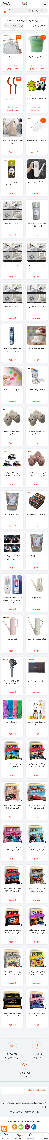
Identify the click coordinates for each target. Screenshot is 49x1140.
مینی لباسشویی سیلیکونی (36, 57)
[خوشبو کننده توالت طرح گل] (12, 376)
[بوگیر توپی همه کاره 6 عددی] (36, 335)
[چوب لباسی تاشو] (12, 44)
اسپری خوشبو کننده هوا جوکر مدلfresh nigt (12, 183)
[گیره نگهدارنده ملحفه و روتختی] (36, 376)
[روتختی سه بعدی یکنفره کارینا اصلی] (36, 1000)
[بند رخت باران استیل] (12, 501)
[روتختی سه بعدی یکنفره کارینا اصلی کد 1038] (12, 834)
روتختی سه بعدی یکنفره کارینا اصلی (36, 1014)
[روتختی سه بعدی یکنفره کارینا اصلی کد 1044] (36, 750)
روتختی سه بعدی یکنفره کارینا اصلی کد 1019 (12, 973)
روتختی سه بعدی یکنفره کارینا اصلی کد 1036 (36, 890)
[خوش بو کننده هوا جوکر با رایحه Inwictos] (36, 210)
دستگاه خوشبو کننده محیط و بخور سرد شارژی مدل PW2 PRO (12, 599)
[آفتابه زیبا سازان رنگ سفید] (36, 169)
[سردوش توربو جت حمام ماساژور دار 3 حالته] (12, 667)
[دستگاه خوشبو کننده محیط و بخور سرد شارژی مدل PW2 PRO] (12, 584)
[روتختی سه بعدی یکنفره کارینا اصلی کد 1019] (12, 958)
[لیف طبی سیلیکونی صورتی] (12, 709)
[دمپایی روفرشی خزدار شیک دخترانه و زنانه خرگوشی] (36, 459)
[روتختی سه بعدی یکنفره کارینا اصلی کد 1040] (12, 792)
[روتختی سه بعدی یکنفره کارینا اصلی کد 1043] (12, 750)
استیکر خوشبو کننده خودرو (36, 98)
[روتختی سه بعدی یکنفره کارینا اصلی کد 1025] (12, 917)
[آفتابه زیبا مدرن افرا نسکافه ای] (12, 127)
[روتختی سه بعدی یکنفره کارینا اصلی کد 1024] (36, 958)
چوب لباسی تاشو (12, 57)
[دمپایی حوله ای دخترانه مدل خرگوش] (36, 418)
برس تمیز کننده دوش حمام (36, 140)
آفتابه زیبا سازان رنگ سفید (36, 182)
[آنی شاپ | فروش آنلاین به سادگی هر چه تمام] (24, 4)
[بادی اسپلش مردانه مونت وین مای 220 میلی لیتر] (12, 335)
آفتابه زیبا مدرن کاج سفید (37, 639)
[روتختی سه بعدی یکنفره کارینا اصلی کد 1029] (36, 917)
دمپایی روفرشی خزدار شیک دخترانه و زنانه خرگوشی (37, 474)
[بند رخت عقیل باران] (36, 543)
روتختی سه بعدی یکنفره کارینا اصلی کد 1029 (36, 931)
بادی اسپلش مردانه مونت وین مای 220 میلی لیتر (12, 349)
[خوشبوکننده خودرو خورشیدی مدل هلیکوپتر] (12, 459)
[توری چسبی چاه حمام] (12, 210)
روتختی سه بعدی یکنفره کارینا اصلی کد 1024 (36, 973)
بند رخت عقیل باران (37, 556)
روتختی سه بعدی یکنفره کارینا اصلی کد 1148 (12, 1014)
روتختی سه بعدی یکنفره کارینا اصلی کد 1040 (12, 806)
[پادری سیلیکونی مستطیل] (36, 667)
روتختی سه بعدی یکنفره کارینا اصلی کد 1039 (36, 848)
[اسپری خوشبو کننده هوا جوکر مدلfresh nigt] (12, 169)
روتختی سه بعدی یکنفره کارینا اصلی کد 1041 (36, 806)
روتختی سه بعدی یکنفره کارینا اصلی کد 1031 (12, 890)
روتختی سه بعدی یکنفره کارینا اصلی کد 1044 (36, 765)
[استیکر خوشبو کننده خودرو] (36, 85)
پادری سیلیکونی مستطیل (36, 680)
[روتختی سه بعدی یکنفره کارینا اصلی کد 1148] (12, 1000)
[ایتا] (4, 1129)
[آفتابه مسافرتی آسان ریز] (12, 85)
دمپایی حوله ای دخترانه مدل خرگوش (37, 432)
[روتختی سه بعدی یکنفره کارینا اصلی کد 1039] (36, 834)
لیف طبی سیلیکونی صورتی (12, 722)
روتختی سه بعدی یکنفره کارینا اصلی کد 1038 (12, 848)
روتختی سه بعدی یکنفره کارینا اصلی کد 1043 (12, 765)
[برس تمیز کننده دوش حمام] (36, 127)
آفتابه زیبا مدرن (12, 639)
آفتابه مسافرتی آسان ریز (12, 98)
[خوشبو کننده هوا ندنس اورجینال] (36, 709)
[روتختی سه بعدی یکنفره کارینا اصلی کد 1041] (36, 792)
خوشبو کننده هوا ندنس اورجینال (36, 723)
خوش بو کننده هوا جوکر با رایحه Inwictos (37, 224)
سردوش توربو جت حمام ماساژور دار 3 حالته (12, 682)
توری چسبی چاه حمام (12, 223)
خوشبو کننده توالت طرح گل (12, 391)
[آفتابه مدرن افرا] (36, 584)
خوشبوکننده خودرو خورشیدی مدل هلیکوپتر (12, 474)
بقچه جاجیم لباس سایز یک (36, 514)
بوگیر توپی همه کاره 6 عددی (36, 349)
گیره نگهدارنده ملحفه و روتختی (37, 391)
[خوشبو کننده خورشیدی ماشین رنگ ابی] (12, 543)
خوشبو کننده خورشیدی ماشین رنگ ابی (12, 557)
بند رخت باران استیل (12, 514)
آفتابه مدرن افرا (36, 597)
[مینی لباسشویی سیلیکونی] (36, 44)
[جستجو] (10, 10)
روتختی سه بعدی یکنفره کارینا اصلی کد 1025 (12, 931)
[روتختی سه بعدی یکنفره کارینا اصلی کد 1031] (12, 875)
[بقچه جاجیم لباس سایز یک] (36, 501)
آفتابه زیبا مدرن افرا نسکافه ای (12, 141)
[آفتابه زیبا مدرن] (12, 626)
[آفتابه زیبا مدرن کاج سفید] (36, 626)
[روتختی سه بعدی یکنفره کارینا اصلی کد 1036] (36, 875)
